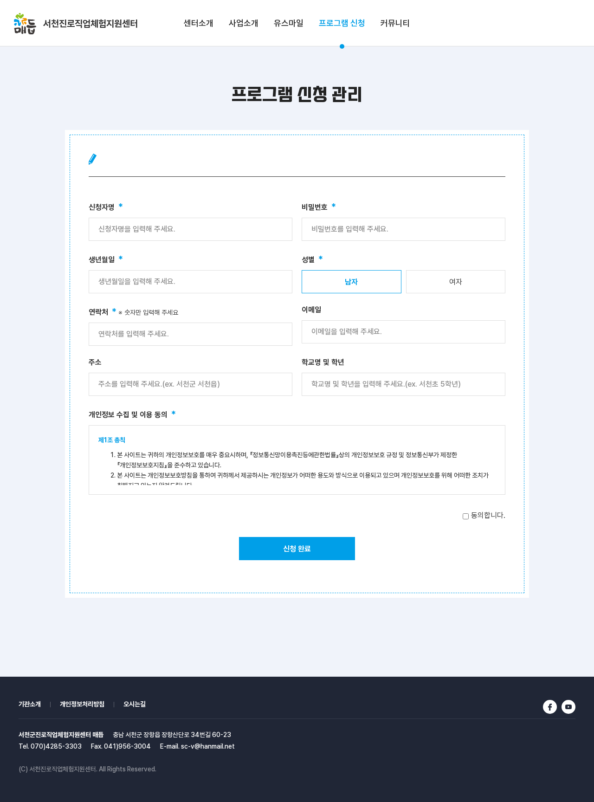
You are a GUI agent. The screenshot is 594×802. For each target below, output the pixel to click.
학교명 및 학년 (323, 362)
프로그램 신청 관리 (297, 95)
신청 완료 (297, 548)
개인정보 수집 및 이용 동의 (132, 414)
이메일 (311, 309)
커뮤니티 (395, 23)
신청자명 (106, 206)
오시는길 (134, 704)
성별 (312, 259)
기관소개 (30, 704)
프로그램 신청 (342, 23)
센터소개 (198, 23)
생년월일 (106, 259)
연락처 (133, 311)
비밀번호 (319, 206)
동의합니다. (488, 515)
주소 (95, 362)
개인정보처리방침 (82, 704)
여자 (455, 282)
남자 (351, 282)
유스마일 (288, 23)
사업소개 (243, 23)
